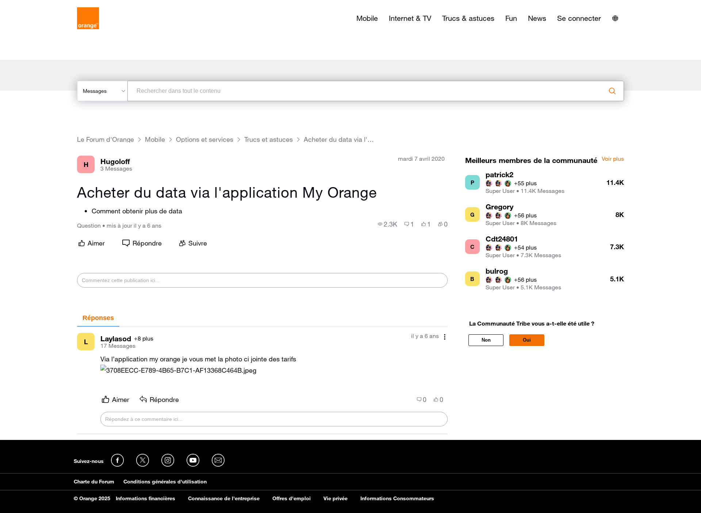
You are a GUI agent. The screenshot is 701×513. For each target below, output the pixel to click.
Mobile (367, 18)
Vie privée (335, 498)
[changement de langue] (615, 18)
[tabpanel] (262, 380)
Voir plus (613, 159)
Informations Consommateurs (397, 498)
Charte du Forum (94, 481)
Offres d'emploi (291, 498)
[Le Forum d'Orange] (88, 18)
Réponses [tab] (98, 318)
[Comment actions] (445, 337)
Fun (511, 18)
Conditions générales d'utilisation (165, 481)
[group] (387, 224)
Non (486, 340)
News (537, 18)
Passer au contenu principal (39, 5)
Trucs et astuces (268, 139)
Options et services (204, 139)
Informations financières (145, 498)
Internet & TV (410, 18)
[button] (178, 370)
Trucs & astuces (468, 18)
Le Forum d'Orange (105, 139)
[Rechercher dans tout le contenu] (612, 91)
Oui (527, 340)
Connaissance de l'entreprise (224, 498)
